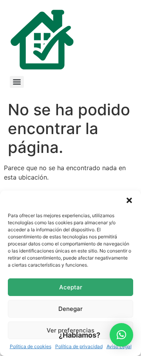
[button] (129, 200)
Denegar (70, 308)
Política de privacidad (79, 346)
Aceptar (70, 287)
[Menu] (17, 82)
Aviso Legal (119, 346)
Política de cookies (30, 346)
